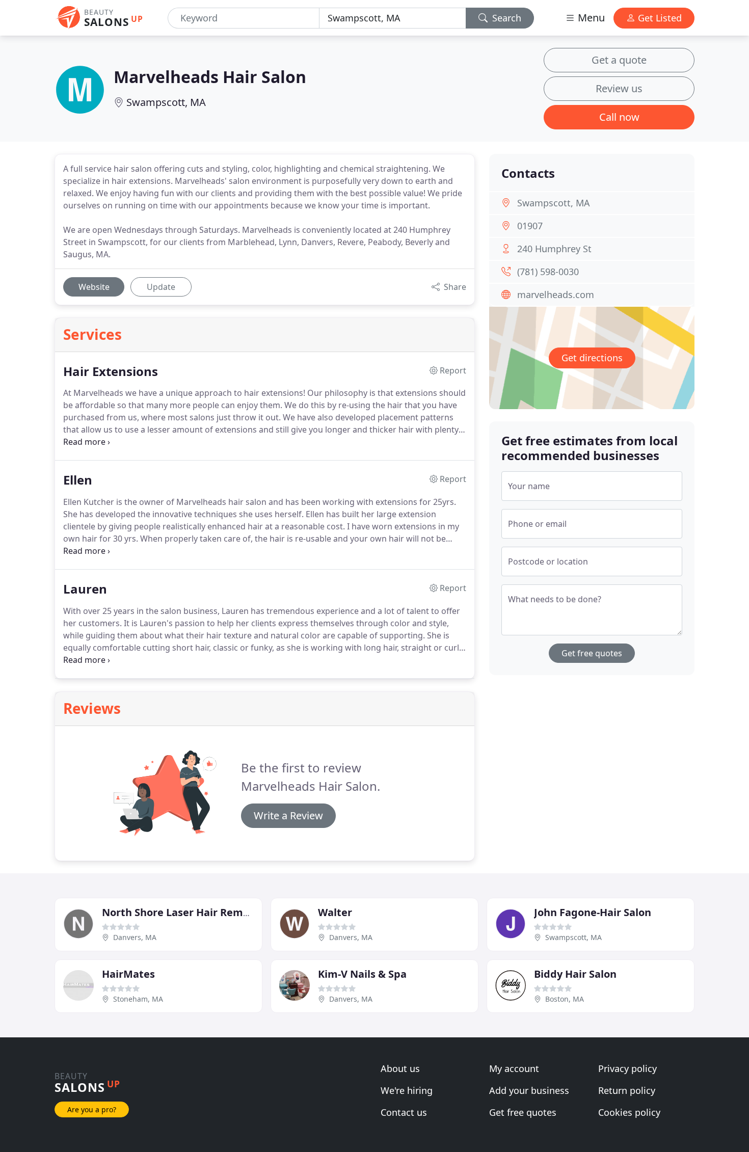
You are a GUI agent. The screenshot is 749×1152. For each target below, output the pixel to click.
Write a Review (288, 815)
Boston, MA (564, 999)
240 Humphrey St (554, 249)
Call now (619, 117)
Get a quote (619, 60)
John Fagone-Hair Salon (592, 912)
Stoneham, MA (138, 999)
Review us (619, 88)
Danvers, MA (134, 937)
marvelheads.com (555, 294)
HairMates (128, 974)
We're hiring (407, 1090)
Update (161, 286)
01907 (530, 226)
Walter (335, 912)
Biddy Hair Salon (575, 974)
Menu (590, 17)
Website (94, 286)
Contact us (404, 1112)
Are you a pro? (91, 1109)
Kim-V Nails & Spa (362, 974)
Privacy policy (627, 1068)
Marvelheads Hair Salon (210, 77)
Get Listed (658, 18)
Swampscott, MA (166, 102)
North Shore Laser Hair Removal (183, 912)
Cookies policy (629, 1112)
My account (514, 1068)
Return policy (626, 1090)
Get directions (592, 358)
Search (505, 18)
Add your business (529, 1090)
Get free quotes (591, 653)
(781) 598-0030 (548, 271)
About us (400, 1068)
